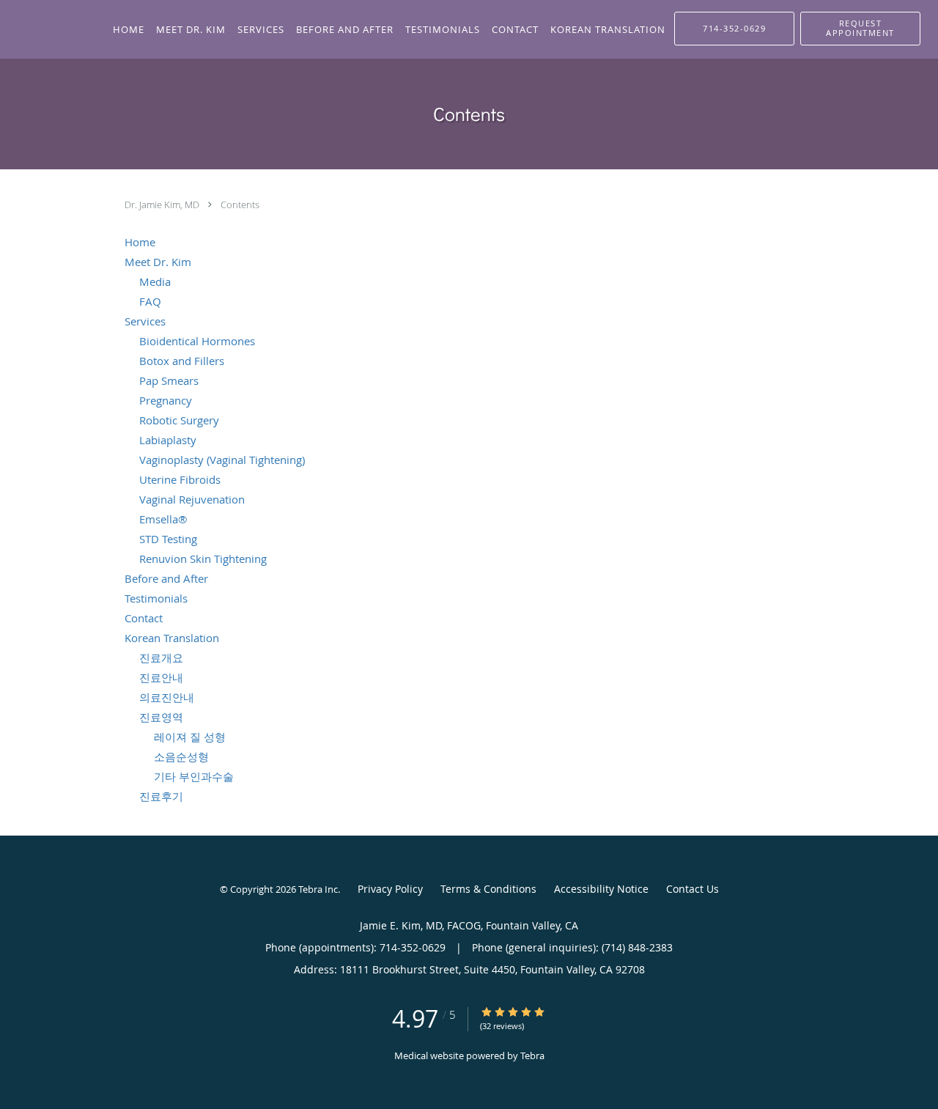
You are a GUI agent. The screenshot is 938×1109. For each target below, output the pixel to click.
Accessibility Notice (601, 889)
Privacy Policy (390, 889)
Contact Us (692, 889)
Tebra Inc (318, 889)
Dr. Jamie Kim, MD (163, 204)
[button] (860, 28)
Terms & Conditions (488, 889)
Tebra (532, 1055)
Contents (240, 204)
